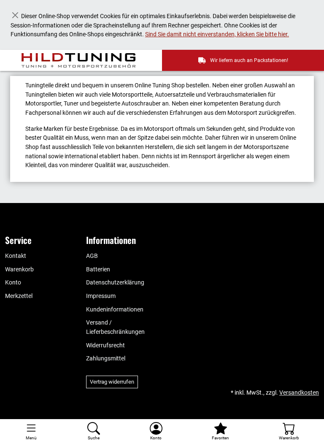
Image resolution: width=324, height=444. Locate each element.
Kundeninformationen (114, 309)
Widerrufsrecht (105, 345)
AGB (92, 256)
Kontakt (15, 256)
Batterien (98, 269)
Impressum (101, 296)
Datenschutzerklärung (115, 282)
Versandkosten (299, 392)
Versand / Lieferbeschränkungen (115, 327)
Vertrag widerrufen (112, 382)
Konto (13, 282)
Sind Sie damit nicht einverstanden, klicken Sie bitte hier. (217, 34)
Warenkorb (19, 269)
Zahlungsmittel (105, 358)
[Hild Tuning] (83, 60)
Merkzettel (18, 296)
